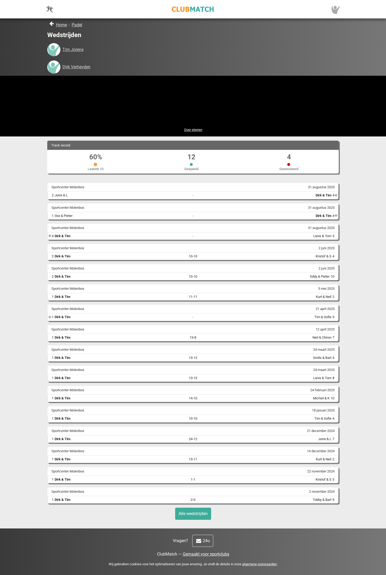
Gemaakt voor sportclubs (206, 554)
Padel (77, 24)
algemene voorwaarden (259, 564)
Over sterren (193, 130)
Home (61, 24)
